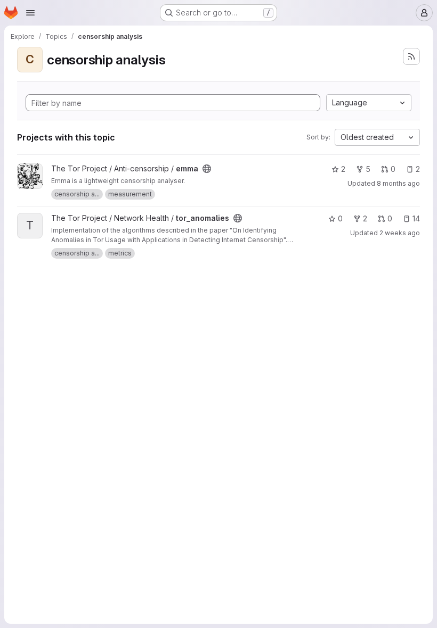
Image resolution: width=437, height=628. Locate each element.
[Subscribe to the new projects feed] (411, 56)
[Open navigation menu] (30, 12)
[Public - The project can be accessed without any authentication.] (207, 168)
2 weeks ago (399, 233)
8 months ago (398, 183)
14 (416, 218)
